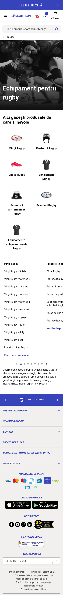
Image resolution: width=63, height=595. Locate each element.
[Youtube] (17, 525)
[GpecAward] (43, 527)
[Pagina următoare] (57, 400)
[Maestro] (23, 481)
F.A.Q (18, 582)
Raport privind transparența (38, 582)
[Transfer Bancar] (31, 482)
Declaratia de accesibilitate (33, 589)
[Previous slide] (16, 364)
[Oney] (55, 480)
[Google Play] (45, 507)
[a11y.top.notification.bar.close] (57, 5)
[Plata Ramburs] (27, 488)
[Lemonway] (35, 487)
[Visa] (7, 480)
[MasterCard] (15, 481)
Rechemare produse (33, 586)
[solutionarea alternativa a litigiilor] (31, 545)
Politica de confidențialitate (42, 572)
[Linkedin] (29, 525)
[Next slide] (46, 364)
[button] (21, 364)
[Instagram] (23, 525)
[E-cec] (47, 482)
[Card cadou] (39, 481)
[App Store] (18, 507)
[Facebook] (11, 525)
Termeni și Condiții (17, 572)
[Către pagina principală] (21, 16)
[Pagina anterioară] (5, 400)
